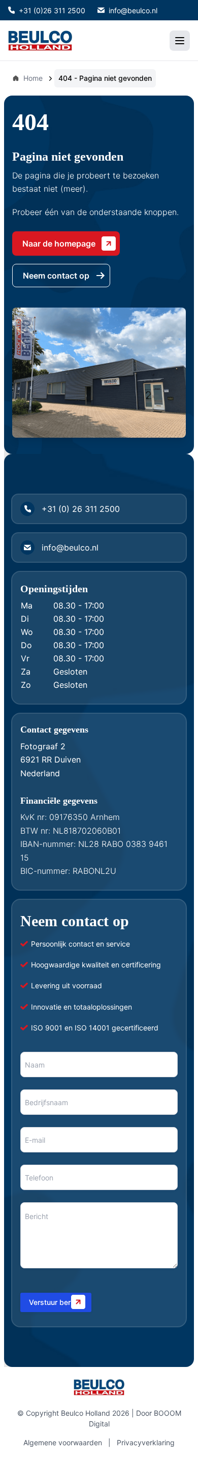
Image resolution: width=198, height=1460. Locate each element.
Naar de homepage (58, 243)
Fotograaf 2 (42, 746)
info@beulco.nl (133, 10)
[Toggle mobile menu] (180, 41)
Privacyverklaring (146, 1442)
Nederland (40, 773)
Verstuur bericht (56, 1302)
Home (33, 78)
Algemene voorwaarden (62, 1442)
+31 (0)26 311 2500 (52, 10)
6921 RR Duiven (50, 759)
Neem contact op (56, 275)
